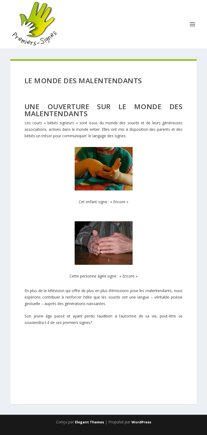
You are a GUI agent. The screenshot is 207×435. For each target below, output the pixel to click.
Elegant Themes (89, 422)
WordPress (141, 422)
